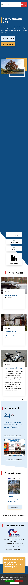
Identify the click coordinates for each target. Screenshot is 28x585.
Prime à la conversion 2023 (13, 368)
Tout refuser (19, 581)
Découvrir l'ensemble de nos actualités (14, 400)
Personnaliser (14, 583)
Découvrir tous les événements (14, 459)
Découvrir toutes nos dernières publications (14, 515)
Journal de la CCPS (11, 295)
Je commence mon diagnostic (14, 549)
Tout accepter (9, 581)
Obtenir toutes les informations (12, 435)
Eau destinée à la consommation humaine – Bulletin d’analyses (13, 334)
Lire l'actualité (8, 297)
